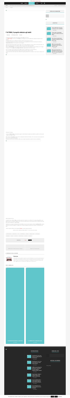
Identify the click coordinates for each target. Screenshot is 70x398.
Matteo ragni (32, 233)
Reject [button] (56, 396)
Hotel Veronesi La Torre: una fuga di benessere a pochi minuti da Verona (36, 362)
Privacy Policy (48, 365)
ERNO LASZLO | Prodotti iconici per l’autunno (15, 248)
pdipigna (7, 235)
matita (27, 233)
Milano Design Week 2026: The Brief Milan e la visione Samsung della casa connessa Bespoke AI (57, 51)
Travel (37, 3)
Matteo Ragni (9, 38)
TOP (41, 3)
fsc (18, 233)
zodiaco (30, 235)
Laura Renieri (15, 342)
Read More (60, 396)
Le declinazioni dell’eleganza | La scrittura (15, 340)
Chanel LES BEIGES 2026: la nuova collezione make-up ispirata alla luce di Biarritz (36, 381)
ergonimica (14, 233)
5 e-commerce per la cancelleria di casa (35, 340)
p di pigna (37, 233)
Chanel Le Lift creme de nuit (34, 248)
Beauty (26, 3)
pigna (12, 235)
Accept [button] (52, 396)
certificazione (8, 233)
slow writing (21, 235)
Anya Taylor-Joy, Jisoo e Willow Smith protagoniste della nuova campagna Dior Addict (23, 5)
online (21, 228)
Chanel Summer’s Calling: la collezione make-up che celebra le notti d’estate (36, 375)
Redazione (8, 34)
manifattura (23, 233)
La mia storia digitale (61, 5)
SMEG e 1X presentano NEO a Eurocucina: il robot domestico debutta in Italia (57, 45)
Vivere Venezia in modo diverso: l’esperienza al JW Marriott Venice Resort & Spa (57, 39)
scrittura (16, 235)
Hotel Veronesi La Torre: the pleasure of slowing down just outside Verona (37, 356)
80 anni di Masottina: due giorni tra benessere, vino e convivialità (57, 28)
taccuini (26, 235)
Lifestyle (31, 3)
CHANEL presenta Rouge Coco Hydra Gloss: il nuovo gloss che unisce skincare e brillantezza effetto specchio (37, 369)
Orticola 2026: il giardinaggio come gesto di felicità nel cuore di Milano (57, 33)
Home (22, 3)
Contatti (56, 5)
